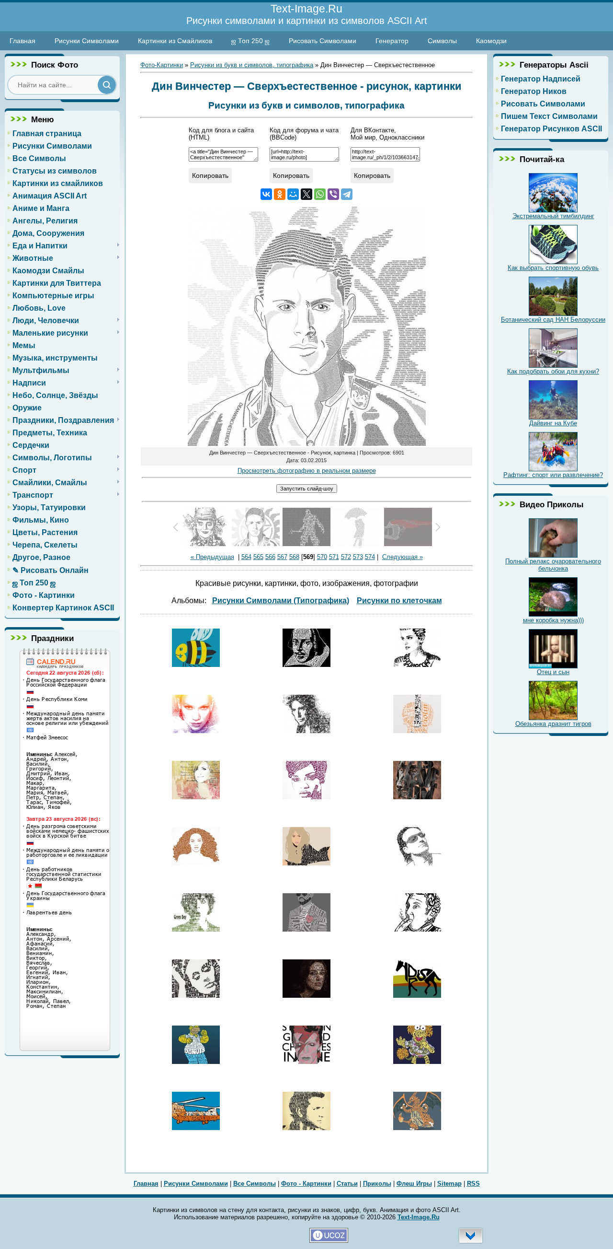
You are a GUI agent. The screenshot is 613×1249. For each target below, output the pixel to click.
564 (246, 556)
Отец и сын (553, 672)
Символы (442, 41)
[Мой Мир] (293, 194)
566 (270, 556)
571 (334, 556)
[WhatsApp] (320, 194)
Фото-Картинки (161, 65)
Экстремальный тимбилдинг (553, 216)
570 (322, 556)
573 (358, 556)
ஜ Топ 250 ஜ (250, 41)
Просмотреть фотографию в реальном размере (307, 470)
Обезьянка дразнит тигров (553, 723)
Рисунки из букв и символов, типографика (251, 65)
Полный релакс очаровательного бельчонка (553, 565)
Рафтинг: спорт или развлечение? (553, 475)
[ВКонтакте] (266, 194)
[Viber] (333, 194)
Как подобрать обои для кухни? (553, 371)
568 (294, 556)
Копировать (210, 175)
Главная (22, 41)
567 (282, 556)
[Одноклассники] (279, 194)
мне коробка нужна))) (553, 620)
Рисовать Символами (322, 41)
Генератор (392, 41)
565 (258, 556)
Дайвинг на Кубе (553, 423)
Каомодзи (491, 41)
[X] (306, 194)
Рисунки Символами (87, 41)
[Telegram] (346, 194)
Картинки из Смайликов (175, 41)
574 (370, 556)
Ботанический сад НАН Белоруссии (553, 319)
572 (346, 556)
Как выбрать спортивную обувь (553, 267)
